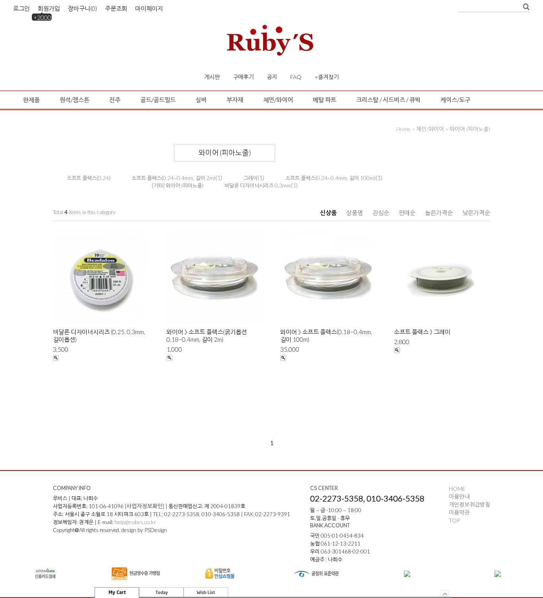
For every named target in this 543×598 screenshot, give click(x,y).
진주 (114, 99)
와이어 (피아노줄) (470, 129)
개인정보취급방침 (469, 504)
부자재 (235, 99)
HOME (457, 488)
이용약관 (459, 512)
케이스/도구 (455, 99)
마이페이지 (149, 8)
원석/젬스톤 (74, 99)
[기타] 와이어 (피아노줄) (178, 185)
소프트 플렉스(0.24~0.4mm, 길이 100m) (330, 178)
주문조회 (116, 8)
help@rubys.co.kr (135, 522)
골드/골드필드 (158, 99)
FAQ (295, 77)
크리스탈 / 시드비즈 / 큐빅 (388, 99)
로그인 (21, 8)
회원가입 (49, 8)
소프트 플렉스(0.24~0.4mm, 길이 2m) (173, 178)
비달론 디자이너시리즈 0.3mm (258, 185)
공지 (272, 77)
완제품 (31, 99)
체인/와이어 (278, 99)
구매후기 (243, 77)
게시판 (212, 77)
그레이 (250, 178)
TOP (454, 520)
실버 (201, 99)
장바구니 (82, 8)
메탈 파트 (324, 99)
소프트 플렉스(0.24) (89, 178)
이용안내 (459, 496)
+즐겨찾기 (326, 77)
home (403, 129)
